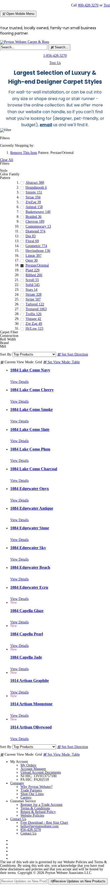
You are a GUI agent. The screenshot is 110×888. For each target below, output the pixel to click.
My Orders (28, 765)
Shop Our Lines (31, 794)
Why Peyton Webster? (36, 787)
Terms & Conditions (35, 808)
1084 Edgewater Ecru (29, 587)
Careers (25, 797)
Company (17, 783)
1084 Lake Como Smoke (31, 409)
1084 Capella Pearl (26, 634)
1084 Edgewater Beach (30, 567)
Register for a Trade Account (41, 805)
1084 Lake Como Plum (30, 449)
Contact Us (18, 819)
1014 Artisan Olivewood (31, 727)
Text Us (55, 63)
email (46, 125)
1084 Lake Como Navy (30, 370)
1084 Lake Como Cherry (32, 389)
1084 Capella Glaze (26, 610)
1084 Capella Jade (26, 657)
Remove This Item (23, 153)
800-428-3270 (88, 5)
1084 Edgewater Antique (31, 508)
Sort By (5, 354)
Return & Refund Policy (38, 812)
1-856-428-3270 (55, 56)
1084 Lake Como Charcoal (33, 468)
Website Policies (32, 815)
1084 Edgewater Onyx (29, 488)
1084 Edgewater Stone (29, 528)
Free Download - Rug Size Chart (44, 823)
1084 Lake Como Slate (29, 429)
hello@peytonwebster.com (39, 826)
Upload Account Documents (40, 772)
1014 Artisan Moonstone (31, 703)
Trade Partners (31, 790)
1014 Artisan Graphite (29, 680)
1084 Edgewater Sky (28, 547)
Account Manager (33, 769)
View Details (19, 382)
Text (107, 5)
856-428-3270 (30, 830)
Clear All (6, 160)
